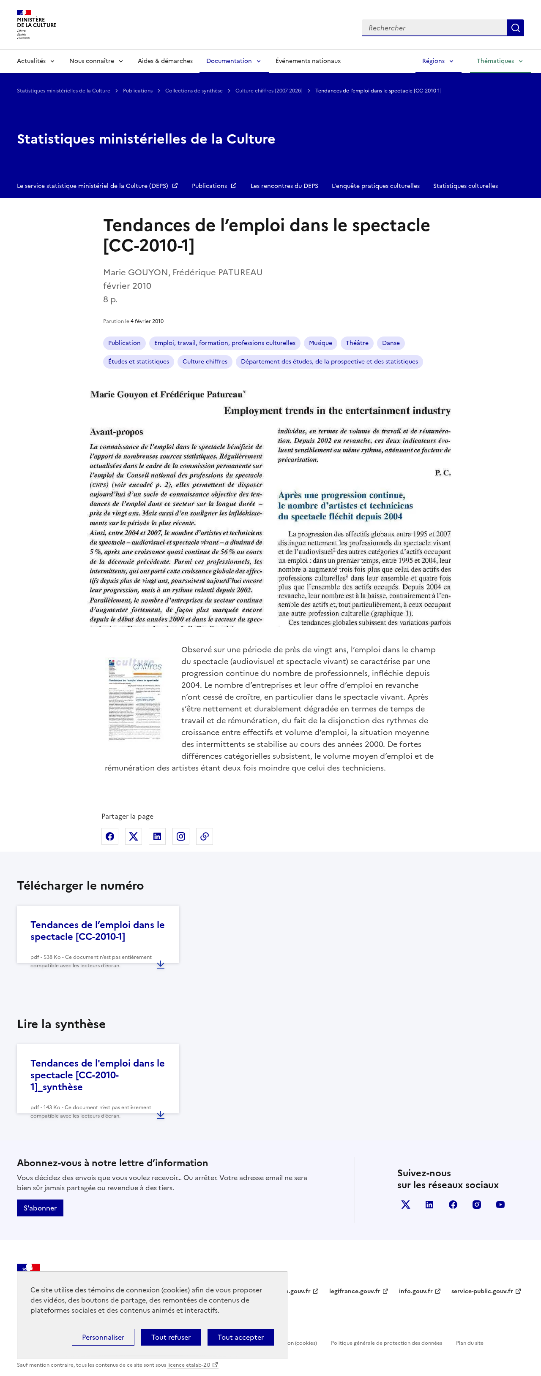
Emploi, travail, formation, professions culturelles (224, 343)
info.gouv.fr (416, 1291)
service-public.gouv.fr (482, 1291)
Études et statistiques (138, 361)
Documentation (229, 61)
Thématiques (495, 61)
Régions (433, 61)
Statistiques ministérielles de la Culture (64, 91)
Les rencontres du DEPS (284, 186)
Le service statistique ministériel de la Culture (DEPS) (93, 186)
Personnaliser (103, 1337)
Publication (124, 343)
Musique (320, 343)
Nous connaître (91, 61)
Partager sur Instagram (180, 836)
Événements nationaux (308, 61)
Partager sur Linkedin (157, 836)
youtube (500, 1204)
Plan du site (470, 1343)
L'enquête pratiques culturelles (376, 186)
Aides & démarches (165, 61)
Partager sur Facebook (109, 836)
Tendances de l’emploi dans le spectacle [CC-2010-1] (97, 931)
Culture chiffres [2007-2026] (269, 91)
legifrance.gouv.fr (354, 1291)
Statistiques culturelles (465, 186)
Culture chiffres (205, 361)
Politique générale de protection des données (386, 1343)
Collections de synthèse (194, 91)
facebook (453, 1204)
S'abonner (40, 1208)
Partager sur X (133, 836)
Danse (391, 343)
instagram (476, 1204)
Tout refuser (171, 1337)
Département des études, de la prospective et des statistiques (329, 361)
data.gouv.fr (293, 1291)
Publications (138, 91)
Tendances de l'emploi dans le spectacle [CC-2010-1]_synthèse (97, 1075)
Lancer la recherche (515, 27)
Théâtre (357, 343)
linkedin (429, 1204)
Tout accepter (241, 1337)
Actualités (31, 61)
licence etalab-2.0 (188, 1365)
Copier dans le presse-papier (204, 836)
